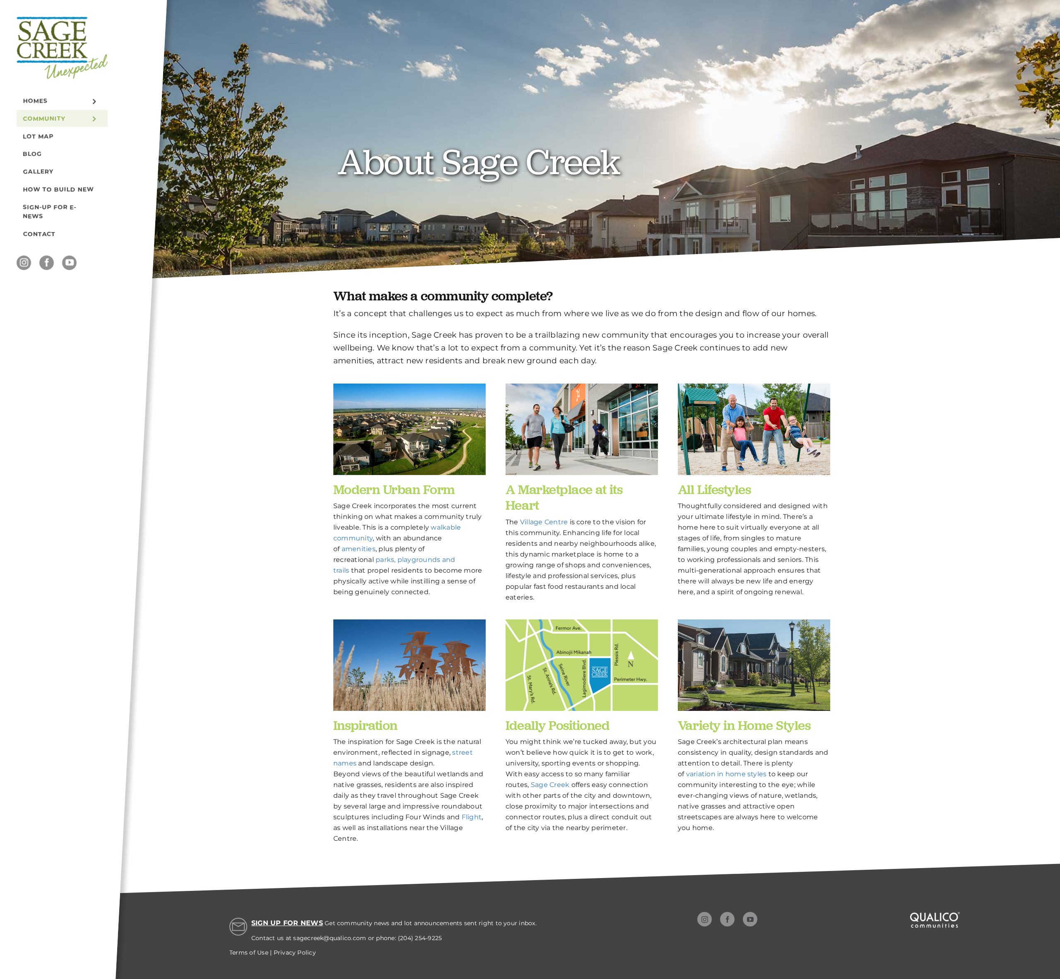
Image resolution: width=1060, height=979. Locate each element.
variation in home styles (726, 774)
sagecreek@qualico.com (329, 938)
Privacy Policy (295, 952)
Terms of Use (248, 952)
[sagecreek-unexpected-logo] (62, 20)
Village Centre (544, 522)
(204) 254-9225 (420, 938)
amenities (359, 549)
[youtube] (69, 262)
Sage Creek (550, 785)
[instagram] (24, 262)
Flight (472, 817)
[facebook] (46, 262)
